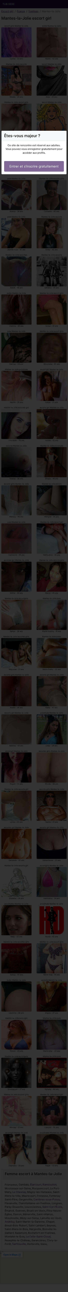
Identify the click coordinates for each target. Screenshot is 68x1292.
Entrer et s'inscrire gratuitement (34, 166)
